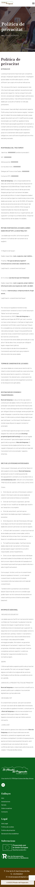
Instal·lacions (5, 801)
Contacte (4, 812)
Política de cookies (7, 827)
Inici (2, 35)
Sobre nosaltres (6, 808)
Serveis (3, 805)
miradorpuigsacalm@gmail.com (18, 877)
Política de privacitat (8, 830)
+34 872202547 (17, 874)
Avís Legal (4, 823)
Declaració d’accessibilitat (10, 833)
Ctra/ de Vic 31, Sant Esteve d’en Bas (18, 871)
